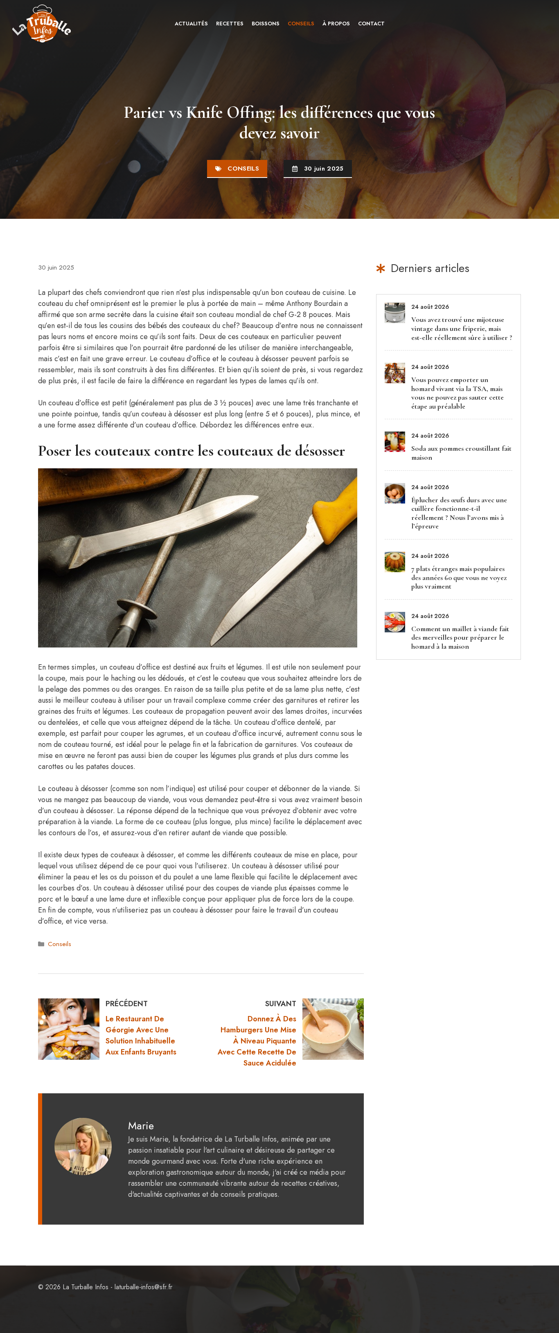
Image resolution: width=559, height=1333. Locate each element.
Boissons (266, 23)
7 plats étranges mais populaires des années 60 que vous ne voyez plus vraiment (459, 577)
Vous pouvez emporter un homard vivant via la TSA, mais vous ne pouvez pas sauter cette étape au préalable (457, 393)
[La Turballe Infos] (42, 23)
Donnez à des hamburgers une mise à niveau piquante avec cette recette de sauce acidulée (257, 1041)
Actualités (191, 23)
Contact (371, 23)
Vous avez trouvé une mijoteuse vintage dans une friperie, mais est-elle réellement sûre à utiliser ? (461, 328)
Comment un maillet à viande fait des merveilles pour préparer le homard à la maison (460, 637)
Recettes (229, 23)
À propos (336, 23)
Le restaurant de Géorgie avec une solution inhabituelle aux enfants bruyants (141, 1035)
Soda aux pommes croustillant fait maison (461, 453)
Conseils (301, 23)
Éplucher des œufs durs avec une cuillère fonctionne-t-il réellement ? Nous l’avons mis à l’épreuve (459, 513)
